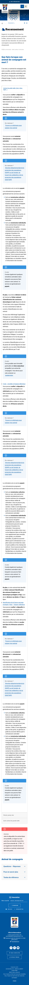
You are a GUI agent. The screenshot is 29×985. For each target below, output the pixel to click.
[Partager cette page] (27, 23)
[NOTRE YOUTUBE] (18, 947)
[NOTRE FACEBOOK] (11, 947)
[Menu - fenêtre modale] (25, 6)
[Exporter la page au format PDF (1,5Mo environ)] (24, 23)
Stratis (14, 981)
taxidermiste (9, 375)
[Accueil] (2, 23)
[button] (22, 6)
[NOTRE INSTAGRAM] (14, 947)
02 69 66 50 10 (15, 941)
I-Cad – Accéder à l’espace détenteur (14, 384)
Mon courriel (5, 900)
